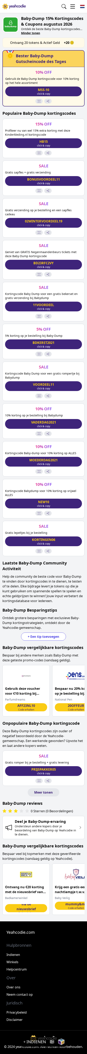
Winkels (12, 962)
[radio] (4, 811)
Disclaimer (14, 1019)
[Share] (48, 101)
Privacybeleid (16, 1012)
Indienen (13, 954)
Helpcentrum (16, 969)
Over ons (13, 987)
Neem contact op (19, 994)
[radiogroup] (15, 811)
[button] (43, 91)
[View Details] (39, 101)
